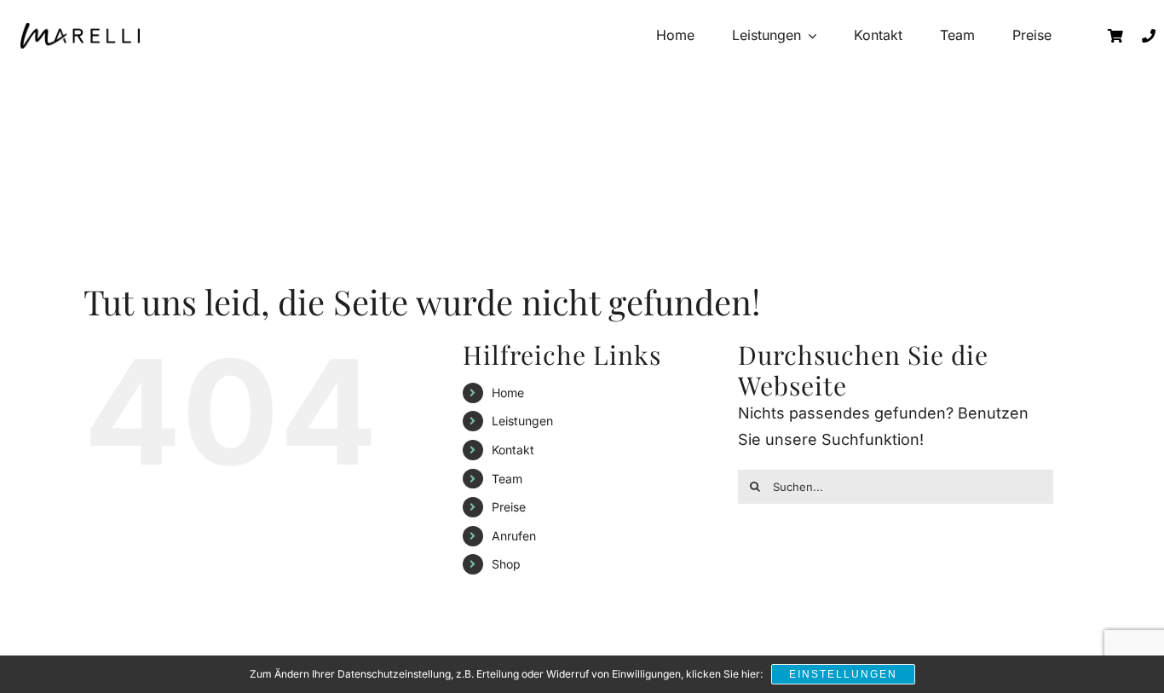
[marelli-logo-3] (80, 35)
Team (507, 478)
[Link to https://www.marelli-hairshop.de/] (1115, 36)
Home (508, 392)
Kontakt (513, 449)
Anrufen (514, 535)
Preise (509, 507)
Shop (506, 564)
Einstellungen (843, 674)
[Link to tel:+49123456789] (1148, 36)
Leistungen (522, 420)
